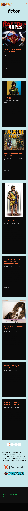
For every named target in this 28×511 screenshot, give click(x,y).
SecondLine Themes (20, 507)
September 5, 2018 (7, 54)
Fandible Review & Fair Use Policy (11, 494)
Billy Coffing (17, 54)
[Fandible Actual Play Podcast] (6, 4)
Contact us (5, 492)
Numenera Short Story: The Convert (13, 154)
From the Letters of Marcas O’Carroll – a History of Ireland (12, 262)
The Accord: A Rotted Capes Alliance (12, 50)
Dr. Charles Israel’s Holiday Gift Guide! (11, 404)
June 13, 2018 (6, 158)
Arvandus (14, 158)
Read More (6, 68)
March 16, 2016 (7, 266)
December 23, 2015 (8, 407)
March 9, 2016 (7, 331)
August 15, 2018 (7, 100)
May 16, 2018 (6, 223)
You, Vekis (8, 98)
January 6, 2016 (7, 370)
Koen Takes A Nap (11, 221)
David (14, 266)
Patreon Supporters (8, 497)
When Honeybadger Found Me (11, 367)
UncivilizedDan (15, 223)
